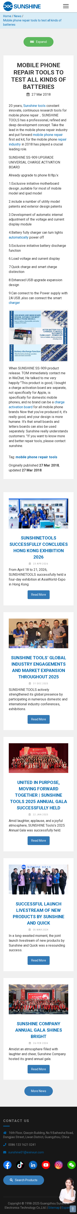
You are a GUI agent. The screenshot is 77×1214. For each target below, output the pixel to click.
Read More (38, 594)
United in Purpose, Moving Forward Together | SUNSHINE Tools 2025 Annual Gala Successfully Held (38, 795)
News (17, 16)
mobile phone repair (48, 135)
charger (14, 303)
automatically (18, 237)
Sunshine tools (34, 106)
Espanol (41, 41)
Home (7, 16)
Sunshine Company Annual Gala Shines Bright (38, 1030)
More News (38, 1091)
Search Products (26, 1180)
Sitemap (54, 1207)
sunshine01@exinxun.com (26, 1152)
